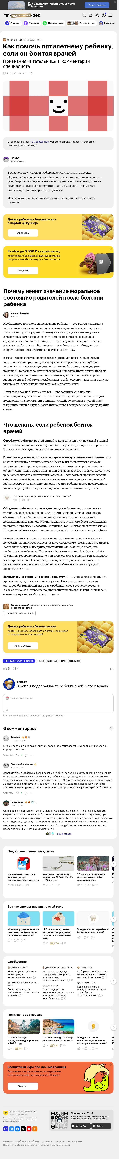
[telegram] (11, 1128)
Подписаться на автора (20, 661)
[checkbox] (110, 15)
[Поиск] (84, 15)
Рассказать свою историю (19, 613)
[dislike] (26, 755)
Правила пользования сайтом (54, 1145)
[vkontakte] (17, 1128)
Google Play (81, 1126)
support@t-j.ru (21, 1114)
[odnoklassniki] (34, 1128)
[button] (115, 2)
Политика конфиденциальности (20, 1145)
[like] (17, 755)
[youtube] (29, 1128)
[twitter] (23, 1128)
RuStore (100, 1126)
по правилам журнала (53, 716)
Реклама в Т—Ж (74, 1141)
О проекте (46, 1141)
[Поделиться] (31, 73)
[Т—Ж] (22, 16)
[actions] (31, 755)
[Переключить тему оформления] (97, 15)
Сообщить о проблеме (27, 1141)
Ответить (8, 755)
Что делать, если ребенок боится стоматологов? (42, 496)
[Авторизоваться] (104, 15)
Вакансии (8, 1141)
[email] (5, 1128)
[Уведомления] (91, 15)
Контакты (59, 1141)
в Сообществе (40, 142)
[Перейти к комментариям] (34, 977)
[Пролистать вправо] (114, 864)
